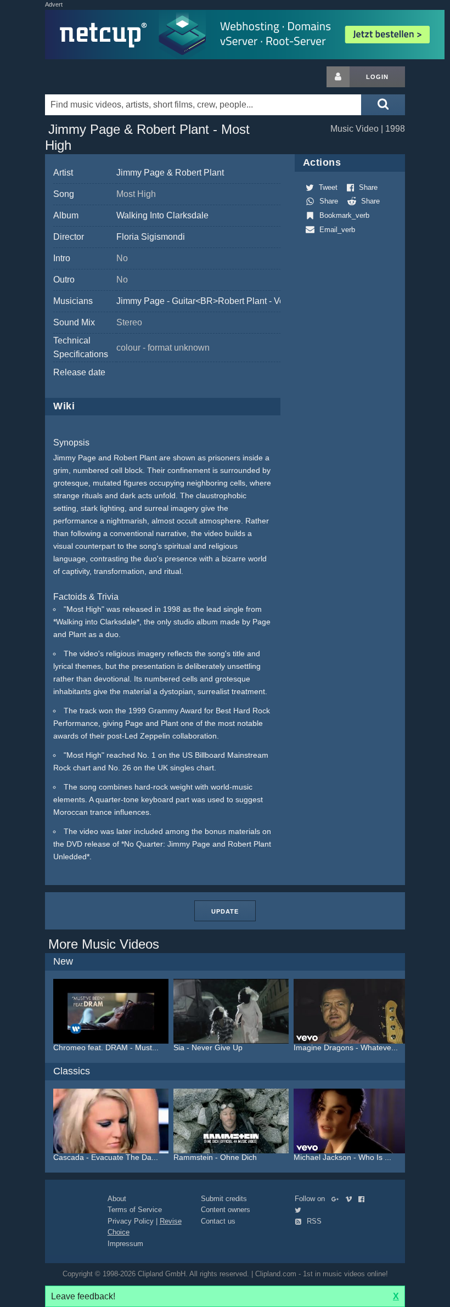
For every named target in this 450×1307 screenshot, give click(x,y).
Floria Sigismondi (150, 236)
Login (377, 77)
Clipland (102, 76)
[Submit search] (383, 104)
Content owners (225, 1209)
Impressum (125, 1244)
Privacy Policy (131, 1221)
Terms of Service (135, 1209)
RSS (313, 1221)
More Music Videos (103, 944)
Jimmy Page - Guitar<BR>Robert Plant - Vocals (208, 301)
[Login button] (338, 76)
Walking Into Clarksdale (162, 215)
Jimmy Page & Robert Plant (170, 172)
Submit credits (224, 1199)
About (117, 1199)
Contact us (218, 1221)
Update (225, 911)
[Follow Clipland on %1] (337, 1199)
